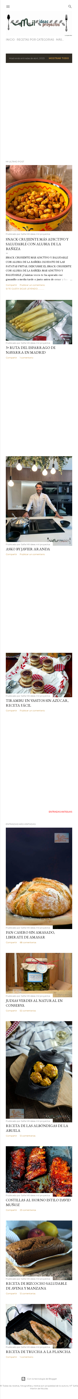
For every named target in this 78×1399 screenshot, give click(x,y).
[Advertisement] (39, 111)
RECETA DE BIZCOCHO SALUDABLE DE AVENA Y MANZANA (36, 1286)
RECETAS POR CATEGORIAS (35, 39)
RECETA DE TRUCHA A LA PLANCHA (38, 1351)
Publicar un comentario (32, 285)
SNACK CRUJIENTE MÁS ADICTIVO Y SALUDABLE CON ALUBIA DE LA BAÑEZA (37, 244)
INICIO (10, 39)
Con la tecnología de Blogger (42, 1378)
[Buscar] (70, 5)
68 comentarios (28, 942)
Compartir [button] (11, 285)
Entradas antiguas (60, 812)
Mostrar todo (59, 58)
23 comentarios (28, 1210)
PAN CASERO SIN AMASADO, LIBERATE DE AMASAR (30, 935)
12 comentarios (27, 1135)
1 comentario (26, 357)
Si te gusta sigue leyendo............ (25, 288)
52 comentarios (28, 1010)
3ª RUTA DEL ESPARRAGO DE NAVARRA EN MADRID (31, 350)
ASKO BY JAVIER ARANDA (28, 549)
